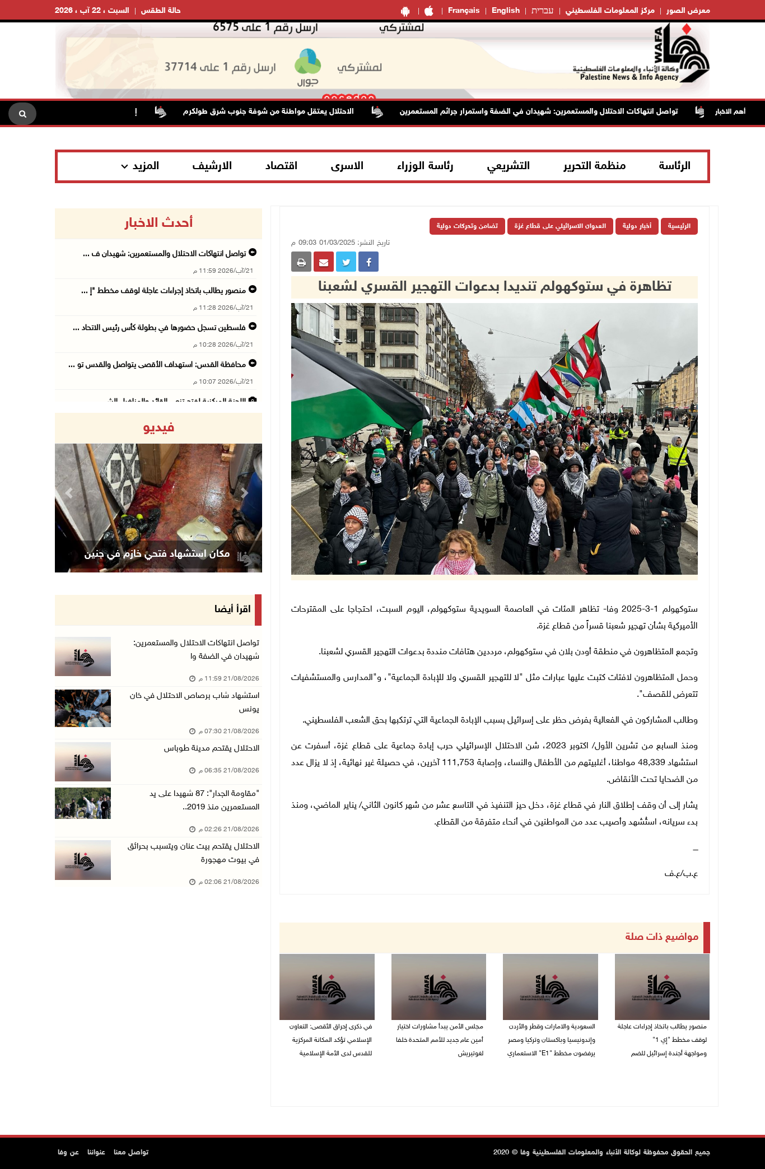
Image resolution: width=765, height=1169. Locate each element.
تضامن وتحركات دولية (467, 226)
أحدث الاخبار (158, 223)
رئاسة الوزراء (425, 166)
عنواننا (96, 1152)
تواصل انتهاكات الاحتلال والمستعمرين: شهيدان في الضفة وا (196, 650)
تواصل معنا (131, 1152)
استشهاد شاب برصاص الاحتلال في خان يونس (194, 702)
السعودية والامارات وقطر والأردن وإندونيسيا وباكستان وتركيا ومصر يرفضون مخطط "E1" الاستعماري (551, 1040)
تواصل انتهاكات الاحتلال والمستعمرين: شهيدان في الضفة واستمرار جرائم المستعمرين (567, 112)
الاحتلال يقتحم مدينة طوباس (211, 748)
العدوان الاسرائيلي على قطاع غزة (560, 226)
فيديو (159, 428)
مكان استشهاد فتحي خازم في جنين (157, 554)
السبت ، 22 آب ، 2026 (92, 11)
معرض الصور (688, 11)
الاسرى (347, 166)
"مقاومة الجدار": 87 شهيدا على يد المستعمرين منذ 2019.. (204, 800)
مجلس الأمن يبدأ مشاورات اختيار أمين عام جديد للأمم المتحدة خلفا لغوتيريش (439, 1040)
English (506, 11)
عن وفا (68, 1152)
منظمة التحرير (594, 166)
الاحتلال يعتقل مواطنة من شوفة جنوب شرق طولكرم (297, 112)
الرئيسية (679, 226)
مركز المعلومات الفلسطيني (610, 11)
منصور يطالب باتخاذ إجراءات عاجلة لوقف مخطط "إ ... (163, 291)
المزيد (146, 166)
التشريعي (508, 166)
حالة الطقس (161, 11)
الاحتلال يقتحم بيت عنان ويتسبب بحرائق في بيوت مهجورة (193, 853)
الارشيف (212, 166)
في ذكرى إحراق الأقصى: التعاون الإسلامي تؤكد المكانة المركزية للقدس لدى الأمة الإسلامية (331, 1040)
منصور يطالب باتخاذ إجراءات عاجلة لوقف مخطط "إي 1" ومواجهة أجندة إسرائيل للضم (662, 1040)
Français (464, 11)
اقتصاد (281, 166)
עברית (542, 11)
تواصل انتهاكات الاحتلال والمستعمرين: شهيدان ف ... (164, 254)
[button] (70, 492)
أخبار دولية (637, 226)
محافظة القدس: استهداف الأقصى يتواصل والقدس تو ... (157, 365)
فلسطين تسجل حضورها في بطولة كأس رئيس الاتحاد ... (159, 328)
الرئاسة (675, 166)
